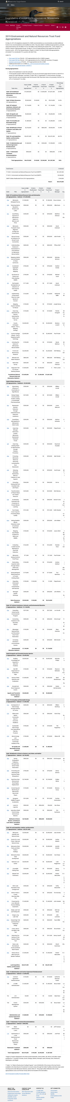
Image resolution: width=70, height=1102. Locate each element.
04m (8, 520)
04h (8, 470)
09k (8, 910)
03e (8, 236)
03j (8, 283)
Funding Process (26, 25)
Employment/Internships (14, 1093)
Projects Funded (38, 25)
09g (8, 873)
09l (8, 915)
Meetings (12, 25)
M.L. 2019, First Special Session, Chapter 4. (20, 65)
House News (54, 1090)
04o (8, 545)
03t (8, 367)
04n (8, 531)
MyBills (52, 1094)
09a (8, 832)
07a (8, 705)
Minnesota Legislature (17, 1)
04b (8, 395)
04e (8, 428)
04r (8, 572)
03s (8, 362)
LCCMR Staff (39, 1090)
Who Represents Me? (27, 1091)
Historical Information (13, 1091)
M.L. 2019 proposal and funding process (38, 63)
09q (8, 952)
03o (8, 333)
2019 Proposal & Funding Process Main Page (17, 1073)
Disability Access (12, 1097)
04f (8, 444)
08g (8, 810)
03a (8, 200)
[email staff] (62, 27)
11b (8, 1033)
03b (8, 205)
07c (8, 725)
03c (8, 214)
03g (8, 257)
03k (8, 293)
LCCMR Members (41, 1092)
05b (8, 619)
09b (8, 839)
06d (8, 686)
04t (8, 591)
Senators (24, 1095)
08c (8, 779)
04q (8, 562)
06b (8, 669)
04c (8, 405)
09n (8, 928)
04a (8, 386)
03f (8, 245)
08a (8, 758)
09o (8, 935)
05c (8, 629)
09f (8, 868)
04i (8, 482)
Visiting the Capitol (13, 1095)
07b (8, 713)
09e (8, 861)
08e (8, 798)
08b (8, 770)
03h (8, 266)
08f (8, 805)
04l (8, 510)
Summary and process (15, 62)
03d (8, 226)
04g (8, 456)
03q (8, 350)
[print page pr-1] (65, 27)
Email (37, 1095)
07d (8, 736)
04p (8, 555)
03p (8, 342)
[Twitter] (60, 27)
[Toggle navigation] (8, 5)
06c (8, 677)
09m (8, 920)
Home (7, 25)
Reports (47, 25)
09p (8, 944)
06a (8, 658)
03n (8, 323)
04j (8, 491)
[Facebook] (57, 27)
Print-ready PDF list (14, 58)
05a (8, 610)
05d (8, 640)
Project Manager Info (18, 27)
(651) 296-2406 (40, 1094)
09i (8, 892)
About (52, 25)
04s (8, 581)
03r (8, 357)
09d (8, 855)
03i (8, 274)
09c (8, 846)
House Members (26, 1093)
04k (8, 499)
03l (8, 304)
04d (8, 419)
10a (8, 977)
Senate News (54, 1092)
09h (8, 886)
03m (8, 311)
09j (8, 901)
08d (8, 788)
